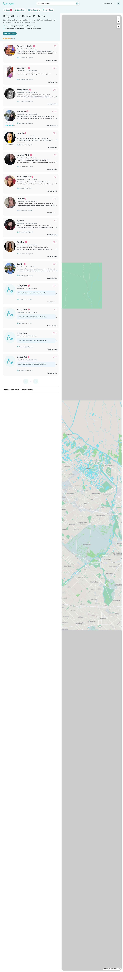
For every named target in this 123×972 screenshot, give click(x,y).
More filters (48, 10)
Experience (21, 10)
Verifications (35, 10)
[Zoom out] (118, 21)
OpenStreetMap (114, 968)
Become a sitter (108, 3)
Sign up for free (9, 33)
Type (8, 10)
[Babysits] (8, 3)
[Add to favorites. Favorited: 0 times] (55, 46)
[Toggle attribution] (119, 969)
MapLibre (105, 968)
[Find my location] (118, 26)
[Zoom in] (118, 18)
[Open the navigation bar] (118, 3)
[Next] (35, 381)
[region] (92, 493)
